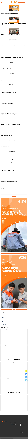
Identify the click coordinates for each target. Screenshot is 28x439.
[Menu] (1, 2)
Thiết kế (21, 432)
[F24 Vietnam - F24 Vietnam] (14, 2)
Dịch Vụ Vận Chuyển (3, 324)
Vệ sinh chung (2, 320)
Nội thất (2, 321)
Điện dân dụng (2, 317)
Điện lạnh (2, 313)
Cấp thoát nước (3, 314)
